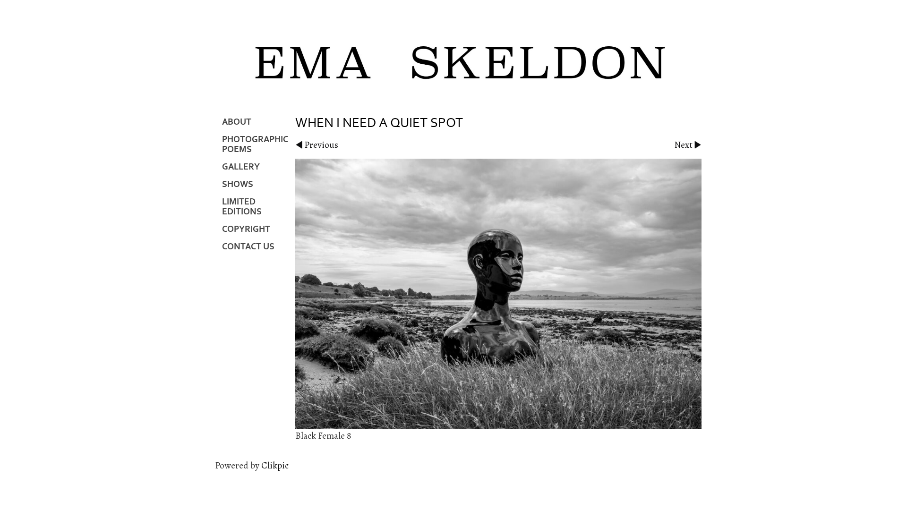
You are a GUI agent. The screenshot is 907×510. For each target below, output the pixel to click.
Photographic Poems (255, 144)
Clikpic (275, 465)
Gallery (241, 167)
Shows (237, 184)
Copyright (246, 229)
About (236, 122)
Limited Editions (242, 207)
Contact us (248, 247)
